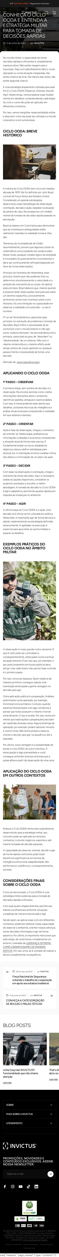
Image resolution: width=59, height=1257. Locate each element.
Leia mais (7, 1082)
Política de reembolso (30, 1244)
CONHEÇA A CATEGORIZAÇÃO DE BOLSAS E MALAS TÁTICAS (25, 1002)
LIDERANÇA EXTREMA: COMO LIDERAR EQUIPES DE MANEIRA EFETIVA (27, 947)
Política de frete (29, 1248)
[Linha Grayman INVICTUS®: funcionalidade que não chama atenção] (25, 1049)
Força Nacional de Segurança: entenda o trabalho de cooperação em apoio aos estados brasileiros (32, 980)
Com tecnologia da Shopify (35, 1240)
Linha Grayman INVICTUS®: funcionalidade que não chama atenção (20, 1073)
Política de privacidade (13, 1244)
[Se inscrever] (51, 1174)
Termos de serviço (46, 1244)
